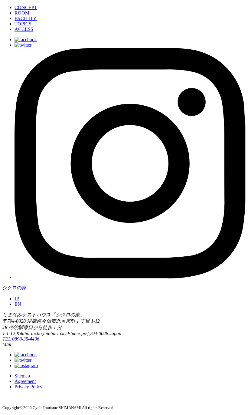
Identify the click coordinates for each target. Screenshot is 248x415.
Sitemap (22, 375)
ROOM (22, 12)
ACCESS (24, 29)
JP (17, 298)
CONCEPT (26, 7)
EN (18, 304)
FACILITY (26, 18)
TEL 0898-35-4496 (20, 338)
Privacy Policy (28, 386)
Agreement (25, 381)
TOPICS (23, 23)
